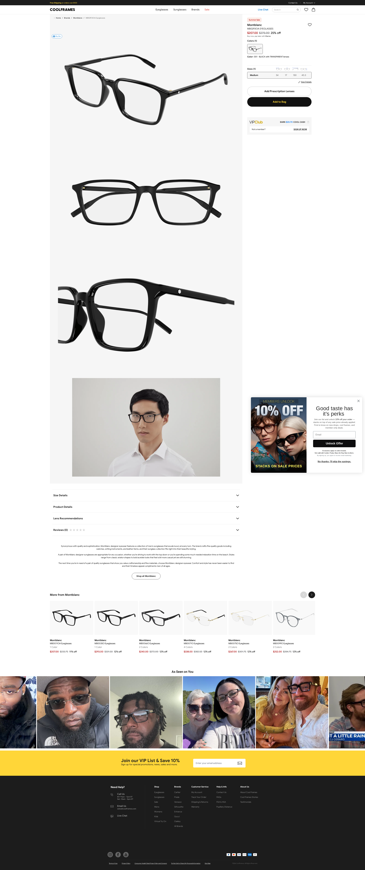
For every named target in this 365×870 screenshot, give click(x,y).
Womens (158, 811)
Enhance (178, 811)
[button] (73, 712)
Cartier (177, 792)
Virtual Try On (160, 821)
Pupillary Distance (224, 806)
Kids (156, 816)
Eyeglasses (162, 9)
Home (58, 18)
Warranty (195, 806)
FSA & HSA (221, 802)
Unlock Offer (334, 443)
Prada (176, 797)
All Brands (178, 826)
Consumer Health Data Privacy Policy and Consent (151, 863)
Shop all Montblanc (146, 576)
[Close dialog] (358, 400)
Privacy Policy (126, 863)
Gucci (177, 816)
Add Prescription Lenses (279, 91)
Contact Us (292, 3)
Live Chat (263, 9)
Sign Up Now (300, 129)
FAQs (218, 797)
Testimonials (245, 802)
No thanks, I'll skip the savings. (334, 461)
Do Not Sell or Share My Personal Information (185, 863)
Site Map (207, 863)
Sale (207, 9)
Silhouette (178, 806)
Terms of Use (113, 863)
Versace (178, 802)
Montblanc (78, 18)
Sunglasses (179, 9)
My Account (308, 3)
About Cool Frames (248, 792)
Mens (156, 806)
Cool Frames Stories (249, 797)
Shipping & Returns (199, 802)
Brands (195, 9)
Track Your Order (198, 797)
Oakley (177, 821)
